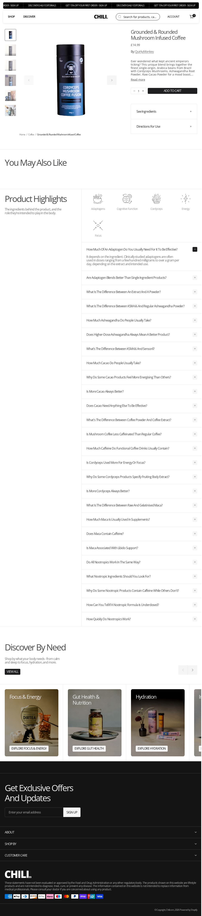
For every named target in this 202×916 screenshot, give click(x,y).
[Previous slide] (29, 80)
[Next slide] (112, 80)
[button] (171, 16)
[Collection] (31, 722)
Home (22, 134)
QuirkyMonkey (144, 51)
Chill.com (167, 909)
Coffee (31, 134)
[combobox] (140, 17)
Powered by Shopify (185, 909)
